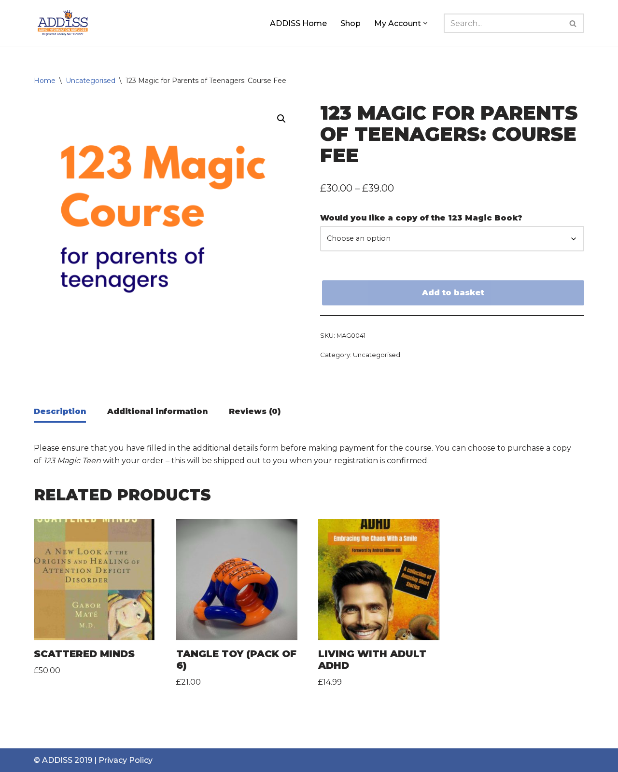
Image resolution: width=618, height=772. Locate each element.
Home (45, 80)
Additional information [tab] (157, 411)
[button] (425, 23)
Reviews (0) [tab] (255, 411)
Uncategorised (90, 80)
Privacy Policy (125, 760)
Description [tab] (60, 411)
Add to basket (453, 292)
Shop (350, 23)
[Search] (573, 23)
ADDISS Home (298, 23)
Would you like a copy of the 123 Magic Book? (421, 217)
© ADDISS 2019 (63, 760)
